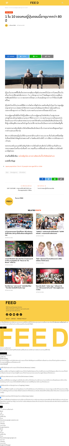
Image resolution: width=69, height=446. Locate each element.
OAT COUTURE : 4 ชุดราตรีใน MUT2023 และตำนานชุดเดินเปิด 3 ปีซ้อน (19, 189)
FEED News (9, 12)
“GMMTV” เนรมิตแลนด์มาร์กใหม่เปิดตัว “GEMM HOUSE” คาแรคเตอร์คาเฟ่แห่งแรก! (50, 232)
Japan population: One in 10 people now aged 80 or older (23, 166)
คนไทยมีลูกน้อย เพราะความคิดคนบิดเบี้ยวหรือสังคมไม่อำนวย (37, 156)
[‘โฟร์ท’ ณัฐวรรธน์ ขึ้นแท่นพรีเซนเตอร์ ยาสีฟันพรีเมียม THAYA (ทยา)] (50, 249)
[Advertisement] (34, 40)
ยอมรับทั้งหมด (3, 353)
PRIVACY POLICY (21, 319)
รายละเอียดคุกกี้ (4, 364)
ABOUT (8, 319)
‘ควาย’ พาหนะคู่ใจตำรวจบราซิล (46, 188)
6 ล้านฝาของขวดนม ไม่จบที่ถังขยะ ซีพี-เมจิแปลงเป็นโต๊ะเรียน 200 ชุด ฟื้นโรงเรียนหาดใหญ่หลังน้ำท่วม (19, 233)
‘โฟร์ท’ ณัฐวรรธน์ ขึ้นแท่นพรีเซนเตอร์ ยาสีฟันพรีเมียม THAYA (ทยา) (49, 260)
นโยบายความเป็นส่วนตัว (60, 322)
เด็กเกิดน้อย (22, 172)
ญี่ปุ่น (7, 172)
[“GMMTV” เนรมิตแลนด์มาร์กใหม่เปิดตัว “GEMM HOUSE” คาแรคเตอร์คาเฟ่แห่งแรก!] (50, 221)
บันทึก (1, 407)
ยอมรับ (4, 328)
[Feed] (34, 2)
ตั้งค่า (31, 324)
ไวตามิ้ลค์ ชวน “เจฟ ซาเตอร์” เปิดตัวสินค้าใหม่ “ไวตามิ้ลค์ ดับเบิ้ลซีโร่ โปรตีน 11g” (18, 287)
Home (6, 8)
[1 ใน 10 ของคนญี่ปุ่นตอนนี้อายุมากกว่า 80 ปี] (34, 74)
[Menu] (7, 3)
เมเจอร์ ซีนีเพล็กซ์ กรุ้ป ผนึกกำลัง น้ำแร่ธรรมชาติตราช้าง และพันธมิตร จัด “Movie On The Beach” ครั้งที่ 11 (19, 260)
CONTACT (13, 319)
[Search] (62, 3)
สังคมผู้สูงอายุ (13, 172)
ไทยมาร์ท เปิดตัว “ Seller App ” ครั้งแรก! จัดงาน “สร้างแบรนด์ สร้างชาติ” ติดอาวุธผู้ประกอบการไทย (50, 288)
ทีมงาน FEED (13, 25)
